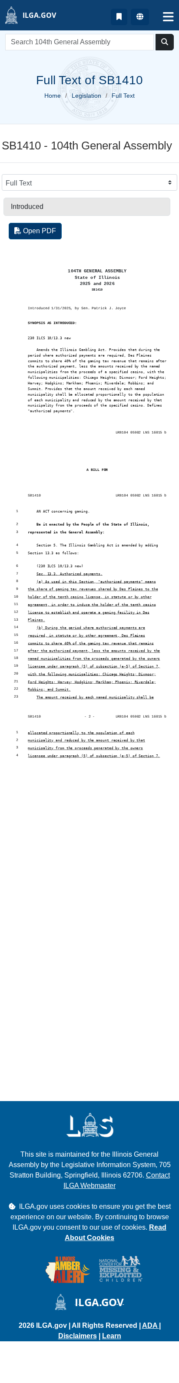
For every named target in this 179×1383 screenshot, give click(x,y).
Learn (111, 1336)
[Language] (140, 17)
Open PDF (38, 231)
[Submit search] (165, 42)
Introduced (27, 206)
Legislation (86, 95)
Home (52, 95)
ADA (150, 1325)
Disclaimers (77, 1336)
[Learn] (119, 17)
